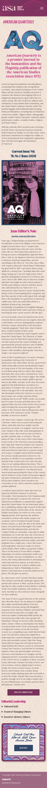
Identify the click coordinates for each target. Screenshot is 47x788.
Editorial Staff (11, 706)
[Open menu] (41, 8)
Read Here (23, 748)
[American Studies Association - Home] (13, 8)
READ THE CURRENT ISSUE (23, 692)
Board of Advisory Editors (17, 717)
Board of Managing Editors (17, 711)
